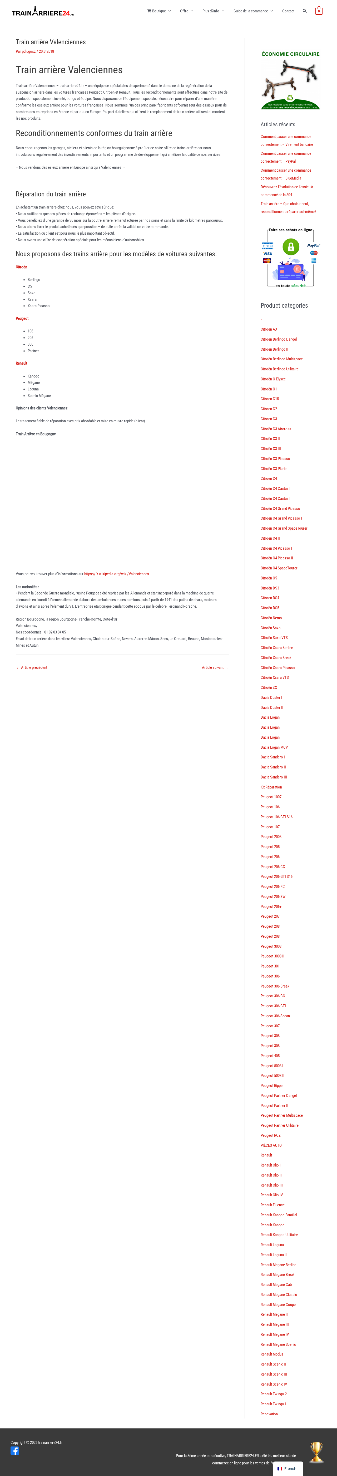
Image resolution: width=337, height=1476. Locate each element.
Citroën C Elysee (273, 379)
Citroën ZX (269, 687)
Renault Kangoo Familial (279, 1215)
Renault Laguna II (274, 1254)
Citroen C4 (269, 478)
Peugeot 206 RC (273, 886)
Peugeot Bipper (272, 1085)
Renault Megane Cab (276, 1284)
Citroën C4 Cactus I (275, 488)
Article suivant (215, 667)
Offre (184, 11)
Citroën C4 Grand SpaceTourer (284, 528)
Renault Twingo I (273, 1404)
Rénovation (269, 1414)
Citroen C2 (269, 408)
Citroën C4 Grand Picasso (280, 508)
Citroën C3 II (270, 438)
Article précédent (31, 667)
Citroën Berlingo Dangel (279, 339)
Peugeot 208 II (272, 936)
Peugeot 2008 (271, 836)
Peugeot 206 (270, 856)
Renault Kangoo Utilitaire (279, 1234)
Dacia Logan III (272, 737)
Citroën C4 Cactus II (276, 498)
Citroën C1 (269, 389)
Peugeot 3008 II (272, 956)
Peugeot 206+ (271, 906)
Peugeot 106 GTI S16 (277, 817)
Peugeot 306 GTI (273, 1006)
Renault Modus (272, 1354)
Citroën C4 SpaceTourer (279, 568)
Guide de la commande (251, 11)
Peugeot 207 (270, 916)
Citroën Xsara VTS (275, 677)
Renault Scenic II (273, 1364)
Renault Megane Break (278, 1274)
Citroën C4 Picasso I (276, 548)
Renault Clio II (271, 1175)
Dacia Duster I (271, 697)
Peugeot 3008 (271, 946)
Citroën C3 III (271, 448)
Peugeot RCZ (271, 1135)
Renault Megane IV (275, 1334)
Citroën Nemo (271, 618)
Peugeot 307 (270, 1026)
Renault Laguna (272, 1244)
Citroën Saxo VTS (274, 637)
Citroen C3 (269, 419)
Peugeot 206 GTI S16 (277, 876)
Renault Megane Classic (279, 1294)
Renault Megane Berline (278, 1264)
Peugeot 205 (270, 846)
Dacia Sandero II (273, 767)
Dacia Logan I (271, 717)
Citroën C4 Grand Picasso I (281, 518)
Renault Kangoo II (274, 1225)
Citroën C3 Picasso (275, 458)
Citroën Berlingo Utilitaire (280, 369)
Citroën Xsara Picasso (278, 667)
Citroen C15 (270, 398)
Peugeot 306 (270, 976)
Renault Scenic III (274, 1374)
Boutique (159, 11)
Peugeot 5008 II (272, 1075)
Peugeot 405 (270, 1055)
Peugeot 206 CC (273, 866)
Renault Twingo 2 (274, 1394)
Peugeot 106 (270, 807)
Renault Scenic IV (274, 1384)
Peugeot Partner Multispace (282, 1115)
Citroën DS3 (270, 588)
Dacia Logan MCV (274, 747)
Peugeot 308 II (272, 1045)
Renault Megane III (275, 1324)
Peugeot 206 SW (273, 896)
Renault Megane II (274, 1314)
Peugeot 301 (270, 966)
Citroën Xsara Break (276, 657)
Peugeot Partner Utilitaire (280, 1125)
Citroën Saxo (271, 628)
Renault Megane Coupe (278, 1304)
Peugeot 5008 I (272, 1065)
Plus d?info (210, 11)
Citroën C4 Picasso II (277, 558)
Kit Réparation (271, 787)
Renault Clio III (272, 1185)
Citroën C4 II (270, 538)
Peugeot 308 (270, 1035)
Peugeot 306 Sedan (275, 1016)
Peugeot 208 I (271, 926)
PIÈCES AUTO (271, 1145)
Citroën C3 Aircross (276, 429)
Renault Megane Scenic (278, 1344)
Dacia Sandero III (274, 777)
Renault (266, 1155)
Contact (288, 11)
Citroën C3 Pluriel (274, 468)
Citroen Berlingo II (274, 349)
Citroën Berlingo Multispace (282, 359)
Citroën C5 (269, 578)
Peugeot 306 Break (275, 986)
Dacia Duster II (272, 707)
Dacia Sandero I (273, 757)
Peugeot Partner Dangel (279, 1095)
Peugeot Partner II (274, 1105)
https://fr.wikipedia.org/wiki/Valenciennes (116, 574)
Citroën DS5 (270, 608)
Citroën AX (269, 329)
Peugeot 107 (270, 827)
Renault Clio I (271, 1165)
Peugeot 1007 (271, 797)
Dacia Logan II (272, 727)
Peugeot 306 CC (273, 996)
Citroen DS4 (270, 598)
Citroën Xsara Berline (277, 647)
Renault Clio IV (272, 1195)
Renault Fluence (273, 1205)
